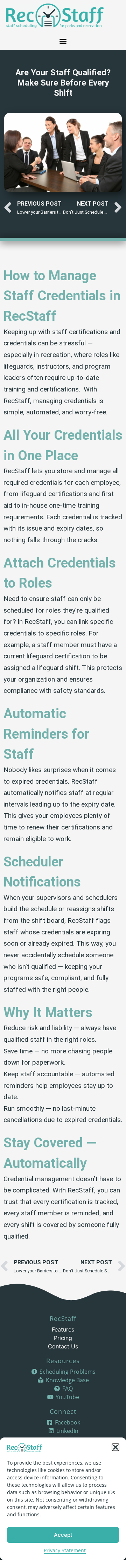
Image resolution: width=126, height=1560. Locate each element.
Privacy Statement (65, 1550)
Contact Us (63, 1346)
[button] (115, 1447)
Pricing (63, 1337)
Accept (63, 1534)
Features (63, 1329)
